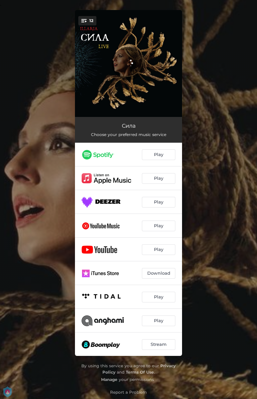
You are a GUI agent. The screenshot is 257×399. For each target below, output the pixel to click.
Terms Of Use (140, 372)
